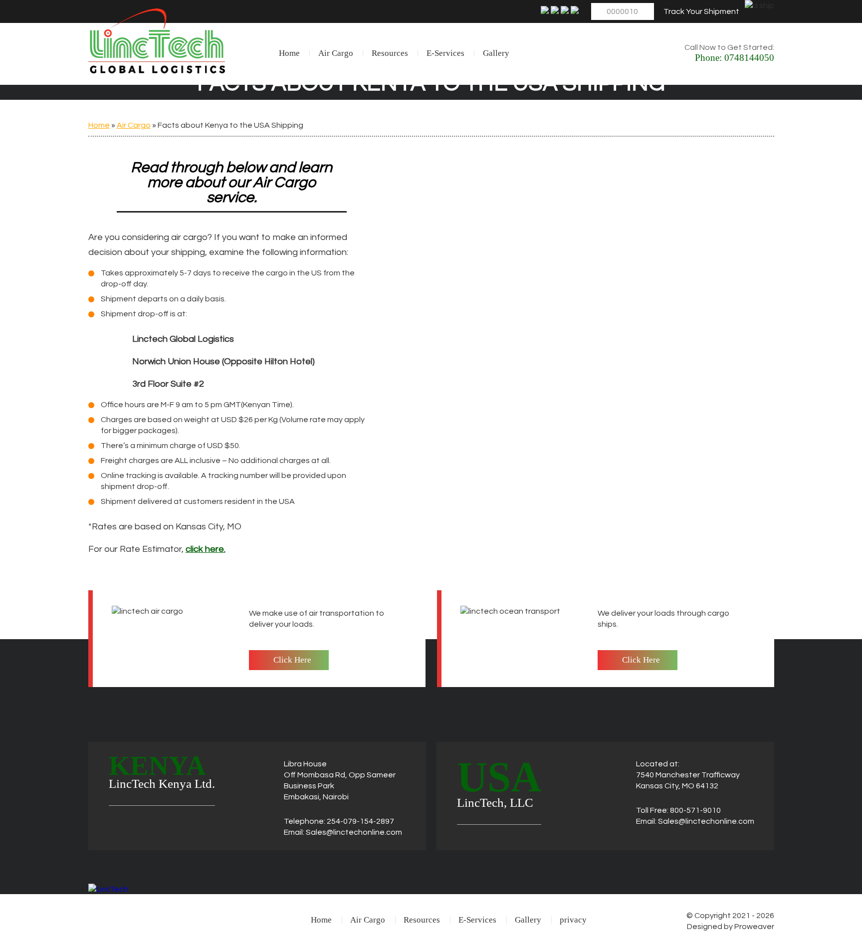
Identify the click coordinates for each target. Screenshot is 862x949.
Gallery (496, 53)
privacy (573, 920)
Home (289, 53)
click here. (205, 549)
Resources (390, 53)
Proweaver (754, 927)
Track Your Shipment (701, 11)
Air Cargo (335, 53)
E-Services (445, 53)
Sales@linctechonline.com (354, 832)
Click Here (292, 660)
